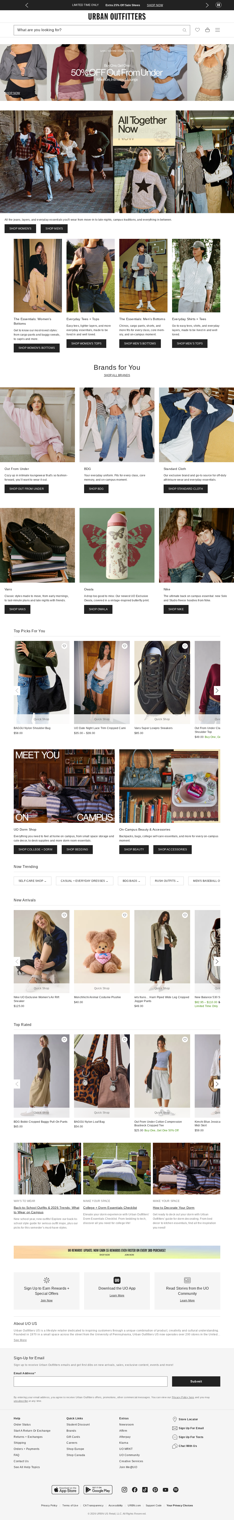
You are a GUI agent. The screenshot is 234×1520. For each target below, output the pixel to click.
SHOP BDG (96, 488)
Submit (196, 1381)
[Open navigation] (218, 30)
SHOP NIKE (176, 609)
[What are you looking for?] (184, 30)
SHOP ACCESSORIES (172, 849)
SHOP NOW (155, 5)
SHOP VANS (17, 609)
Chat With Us (188, 1446)
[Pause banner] (218, 5)
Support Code (154, 1505)
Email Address (24, 1373)
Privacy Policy (49, 1505)
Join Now (47, 1300)
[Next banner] (207, 5)
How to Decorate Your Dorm (174, 1207)
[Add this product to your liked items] (64, 646)
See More (20, 1340)
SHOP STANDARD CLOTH (185, 488)
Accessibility (116, 1505)
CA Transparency (93, 1505)
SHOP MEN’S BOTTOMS (140, 343)
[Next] (216, 691)
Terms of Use (70, 1505)
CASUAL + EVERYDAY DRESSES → (84, 880)
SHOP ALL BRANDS (117, 375)
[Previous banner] (27, 5)
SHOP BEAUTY (134, 849)
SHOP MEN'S (54, 228)
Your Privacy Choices (180, 1505)
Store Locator (188, 1419)
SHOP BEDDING (77, 849)
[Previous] (18, 691)
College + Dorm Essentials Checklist (110, 1207)
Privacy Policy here (183, 1397)
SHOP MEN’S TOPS (190, 343)
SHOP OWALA (98, 609)
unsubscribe (21, 1401)
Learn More (117, 1295)
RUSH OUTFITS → (167, 880)
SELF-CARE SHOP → (33, 880)
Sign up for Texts (191, 1437)
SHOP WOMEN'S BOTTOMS (37, 347)
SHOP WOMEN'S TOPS (86, 343)
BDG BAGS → (132, 880)
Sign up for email (191, 1428)
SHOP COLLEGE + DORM (35, 849)
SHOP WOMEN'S (20, 228)
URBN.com (134, 1505)
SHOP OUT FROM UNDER (26, 488)
